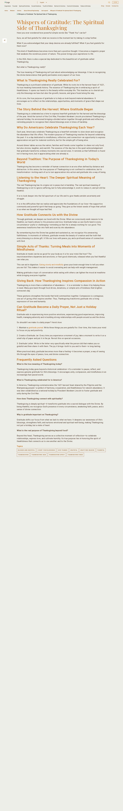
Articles (19, 10)
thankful (101, 450)
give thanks (62, 450)
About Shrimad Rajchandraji (31, 10)
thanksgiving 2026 (39, 454)
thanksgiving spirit (57, 454)
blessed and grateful (26, 450)
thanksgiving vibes (75, 454)
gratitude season (87, 450)
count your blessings (46, 450)
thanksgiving (23, 454)
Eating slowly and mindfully (51, 264)
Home (6, 10)
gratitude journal (36, 327)
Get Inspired (44, 10)
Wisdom (12, 10)
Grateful (73, 450)
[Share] (4, 40)
